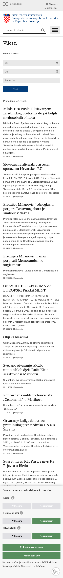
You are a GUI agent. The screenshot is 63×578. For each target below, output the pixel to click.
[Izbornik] (55, 30)
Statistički (9, 528)
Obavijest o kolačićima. (33, 566)
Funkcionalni (11, 513)
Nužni (6, 497)
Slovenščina (50, 8)
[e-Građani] (13, 4)
